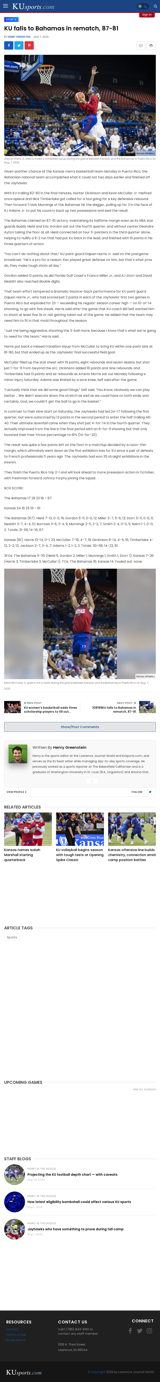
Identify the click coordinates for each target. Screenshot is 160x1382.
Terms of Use (16, 1335)
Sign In (147, 15)
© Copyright (96, 1372)
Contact (12, 1329)
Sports (12, 937)
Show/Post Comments (80, 727)
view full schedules (144, 1089)
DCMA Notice (15, 1340)
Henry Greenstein (18, 37)
